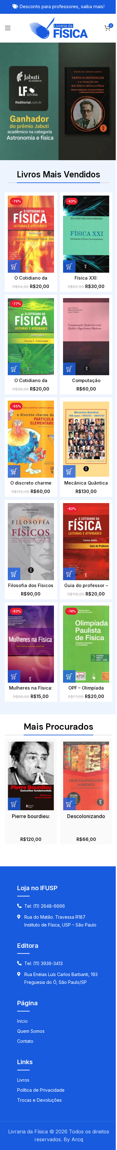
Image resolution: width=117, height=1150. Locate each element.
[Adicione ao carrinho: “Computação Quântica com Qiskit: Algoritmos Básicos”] (69, 369)
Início (22, 1021)
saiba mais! (93, 6)
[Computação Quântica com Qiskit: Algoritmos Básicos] (86, 336)
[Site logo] (58, 27)
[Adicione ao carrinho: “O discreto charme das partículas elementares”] (14, 471)
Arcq (77, 1139)
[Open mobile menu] (8, 28)
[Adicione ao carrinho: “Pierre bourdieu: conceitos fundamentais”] (14, 804)
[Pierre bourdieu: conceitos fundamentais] (31, 776)
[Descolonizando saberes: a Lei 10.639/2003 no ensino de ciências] (86, 776)
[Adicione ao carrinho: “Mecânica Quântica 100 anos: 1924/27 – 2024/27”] (69, 471)
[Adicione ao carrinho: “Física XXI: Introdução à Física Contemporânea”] (69, 266)
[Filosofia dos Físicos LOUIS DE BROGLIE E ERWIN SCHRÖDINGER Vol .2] (31, 541)
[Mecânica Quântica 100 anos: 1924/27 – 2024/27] (86, 439)
